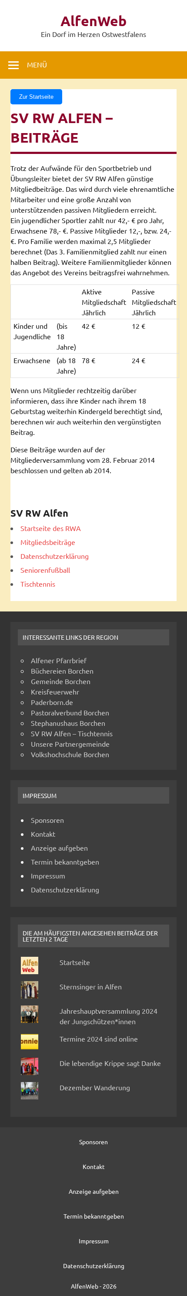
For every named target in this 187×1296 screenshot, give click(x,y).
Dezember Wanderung (95, 1087)
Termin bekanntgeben (65, 861)
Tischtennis (37, 583)
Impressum (48, 875)
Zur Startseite (36, 97)
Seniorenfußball (45, 569)
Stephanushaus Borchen (68, 722)
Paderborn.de (52, 702)
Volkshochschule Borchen (70, 754)
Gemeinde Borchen (60, 681)
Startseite (75, 962)
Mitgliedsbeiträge (47, 542)
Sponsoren (47, 819)
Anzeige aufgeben (59, 847)
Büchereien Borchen (62, 670)
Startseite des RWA (50, 528)
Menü (37, 64)
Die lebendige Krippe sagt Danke (110, 1063)
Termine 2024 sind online (99, 1038)
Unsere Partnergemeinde (70, 743)
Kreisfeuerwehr (55, 691)
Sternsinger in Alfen (91, 986)
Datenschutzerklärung (54, 555)
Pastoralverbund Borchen (70, 712)
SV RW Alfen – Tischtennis (72, 733)
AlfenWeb (93, 21)
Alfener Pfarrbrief (59, 660)
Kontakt (43, 833)
